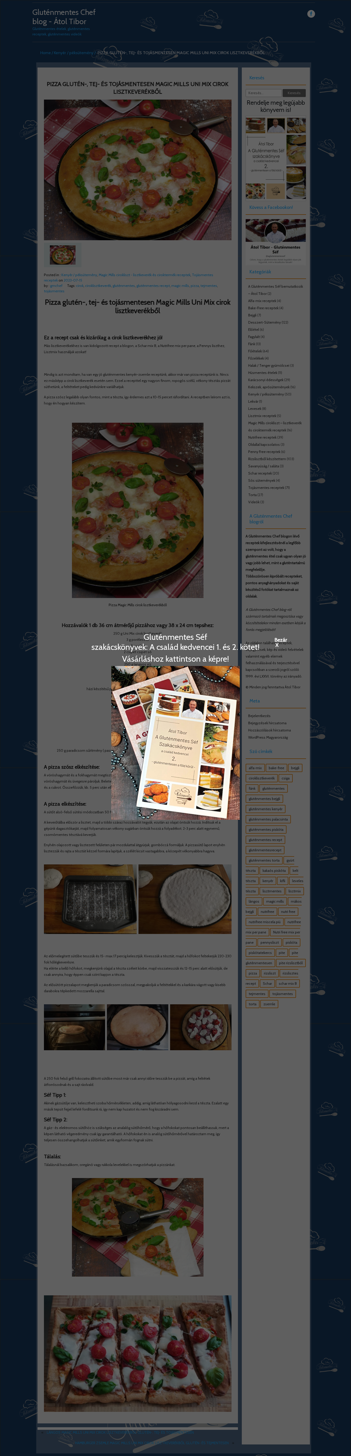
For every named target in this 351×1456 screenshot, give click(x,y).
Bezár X (277, 639)
